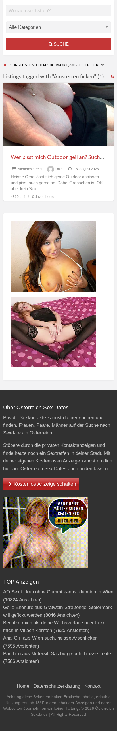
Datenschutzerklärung (57, 686)
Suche (61, 44)
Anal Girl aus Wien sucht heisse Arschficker (50, 638)
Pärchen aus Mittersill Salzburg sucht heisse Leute (57, 653)
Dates (59, 169)
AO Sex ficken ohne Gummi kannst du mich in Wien (58, 592)
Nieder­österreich (30, 169)
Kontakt (92, 686)
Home (23, 686)
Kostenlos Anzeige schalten (45, 484)
